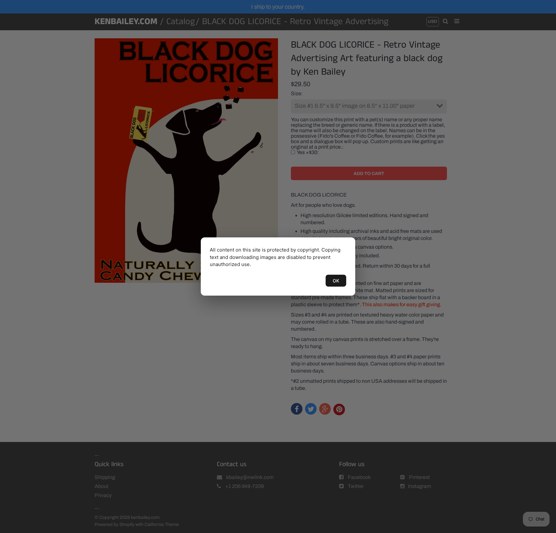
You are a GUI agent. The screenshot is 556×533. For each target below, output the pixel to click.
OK (336, 280)
